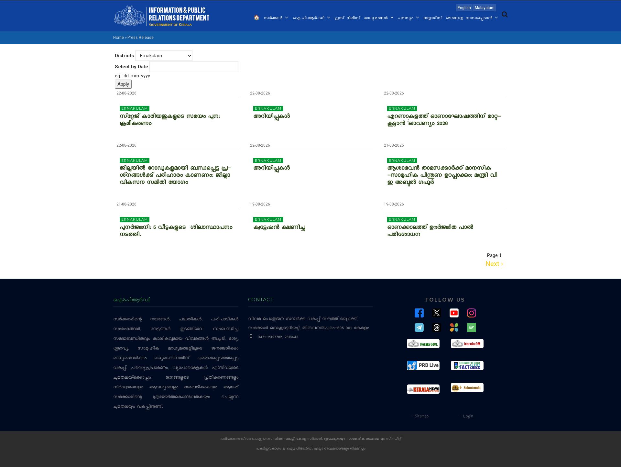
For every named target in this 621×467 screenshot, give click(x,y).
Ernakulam (134, 108)
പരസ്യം (406, 18)
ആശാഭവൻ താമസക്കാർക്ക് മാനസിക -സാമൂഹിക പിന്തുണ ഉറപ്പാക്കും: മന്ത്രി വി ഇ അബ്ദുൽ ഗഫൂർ (442, 176)
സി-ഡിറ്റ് (393, 439)
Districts (124, 56)
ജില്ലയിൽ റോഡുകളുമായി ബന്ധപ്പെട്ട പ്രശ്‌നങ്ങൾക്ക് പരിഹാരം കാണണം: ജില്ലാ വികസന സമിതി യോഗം (175, 176)
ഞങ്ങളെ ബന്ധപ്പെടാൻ (470, 18)
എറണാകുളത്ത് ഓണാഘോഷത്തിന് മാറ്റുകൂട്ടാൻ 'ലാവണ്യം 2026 (444, 121)
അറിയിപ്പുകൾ (271, 117)
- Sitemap (419, 416)
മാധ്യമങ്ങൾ (377, 18)
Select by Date (131, 67)
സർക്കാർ (274, 18)
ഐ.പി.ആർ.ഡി (309, 18)
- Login (466, 416)
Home (118, 37)
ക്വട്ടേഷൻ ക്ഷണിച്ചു (279, 228)
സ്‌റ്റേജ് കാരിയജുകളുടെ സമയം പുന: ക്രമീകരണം (170, 121)
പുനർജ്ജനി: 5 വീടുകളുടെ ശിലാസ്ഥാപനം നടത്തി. (176, 232)
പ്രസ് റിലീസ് (347, 18)
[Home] (161, 15)
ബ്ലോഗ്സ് (432, 18)
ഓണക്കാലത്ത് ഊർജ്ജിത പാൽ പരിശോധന (430, 232)
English (464, 8)
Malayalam (485, 8)
